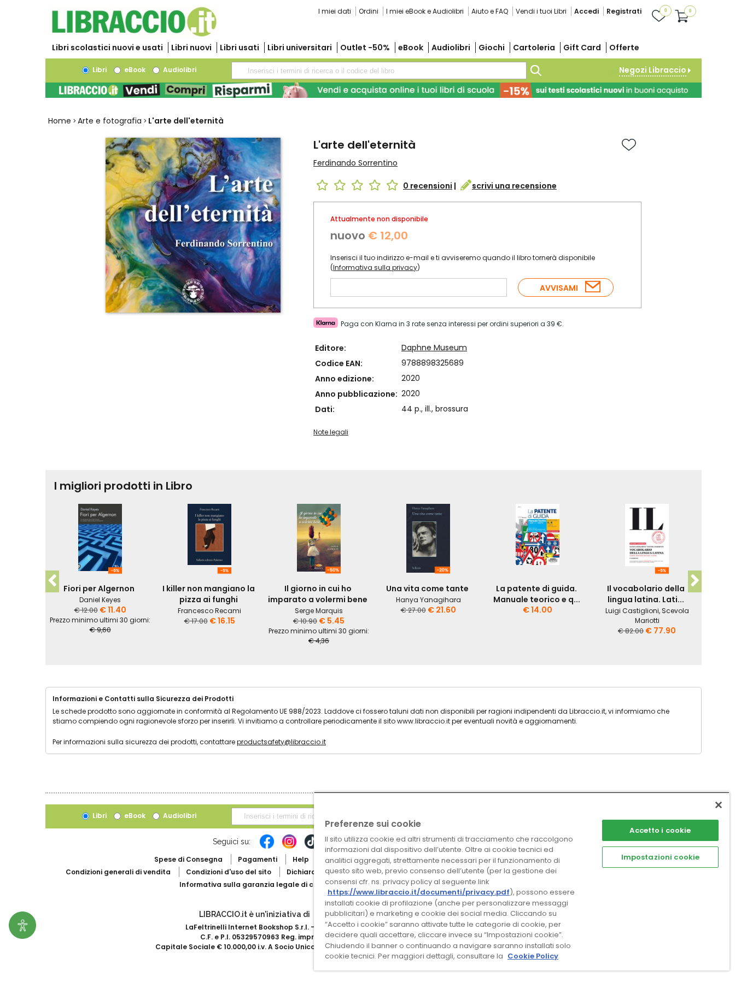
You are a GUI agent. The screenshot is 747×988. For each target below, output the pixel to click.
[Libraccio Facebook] (267, 847)
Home (59, 120)
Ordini (368, 11)
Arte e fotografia (110, 120)
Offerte (624, 47)
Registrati (623, 11)
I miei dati (334, 11)
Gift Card (582, 47)
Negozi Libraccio (652, 69)
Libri (99, 69)
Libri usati (239, 47)
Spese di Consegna (188, 859)
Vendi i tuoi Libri (541, 11)
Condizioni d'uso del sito (228, 872)
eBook (410, 47)
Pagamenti (257, 859)
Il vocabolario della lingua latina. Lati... (646, 594)
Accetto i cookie (660, 830)
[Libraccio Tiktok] (311, 847)
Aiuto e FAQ (489, 11)
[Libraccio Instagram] (289, 847)
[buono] (373, 90)
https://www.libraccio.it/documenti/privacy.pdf (419, 892)
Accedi (586, 11)
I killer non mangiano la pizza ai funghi (208, 594)
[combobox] (379, 70)
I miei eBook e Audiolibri (425, 11)
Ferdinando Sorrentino (355, 162)
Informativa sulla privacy (375, 267)
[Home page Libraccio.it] (134, 34)
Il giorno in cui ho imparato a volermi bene (317, 594)
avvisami (559, 288)
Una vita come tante (427, 588)
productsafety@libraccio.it (281, 741)
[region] (522, 881)
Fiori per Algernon (99, 588)
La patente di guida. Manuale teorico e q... (536, 594)
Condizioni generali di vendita (118, 872)
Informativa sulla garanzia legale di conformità (264, 884)
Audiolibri (450, 47)
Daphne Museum (434, 347)
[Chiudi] (718, 805)
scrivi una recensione (514, 185)
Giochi (491, 47)
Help (301, 859)
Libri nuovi (191, 47)
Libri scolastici (107, 47)
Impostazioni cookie (660, 857)
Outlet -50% (365, 47)
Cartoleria (534, 47)
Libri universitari (299, 47)
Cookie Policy (532, 956)
